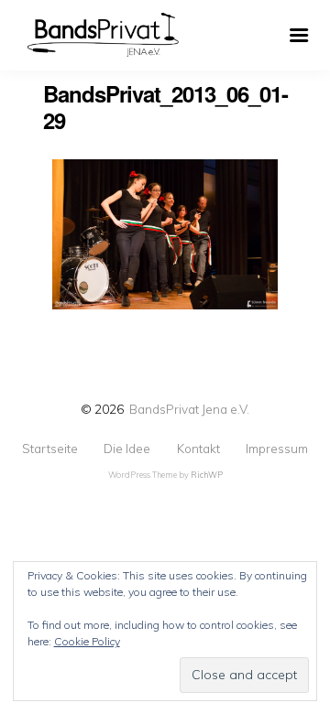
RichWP (207, 475)
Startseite (50, 448)
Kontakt (198, 448)
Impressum (277, 448)
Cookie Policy (87, 641)
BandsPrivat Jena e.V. (189, 408)
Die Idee (127, 448)
